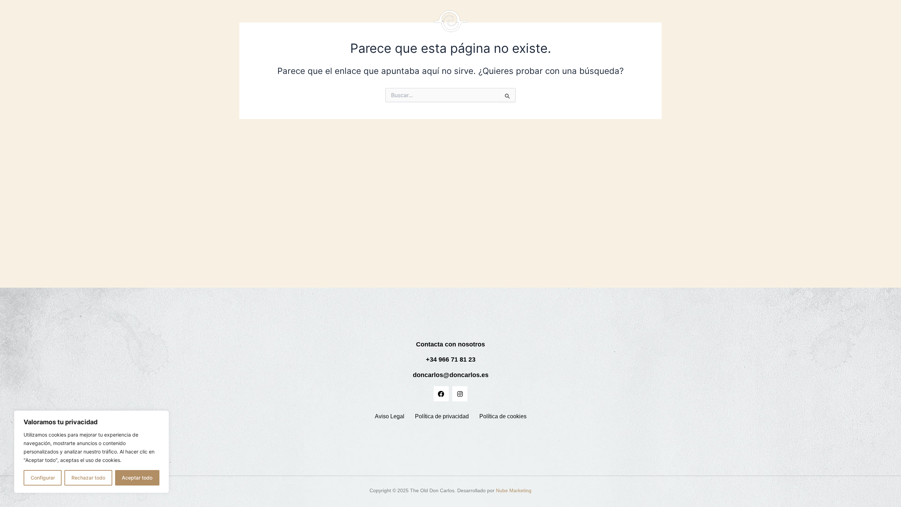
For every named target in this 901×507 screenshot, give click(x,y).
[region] (91, 452)
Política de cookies (503, 416)
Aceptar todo (137, 478)
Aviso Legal (389, 416)
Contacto (607, 25)
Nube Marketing (513, 490)
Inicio (319, 25)
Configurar (43, 478)
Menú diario (533, 25)
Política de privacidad (442, 416)
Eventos (575, 25)
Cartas (344, 25)
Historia (372, 25)
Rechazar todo (88, 478)
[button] (537, 25)
